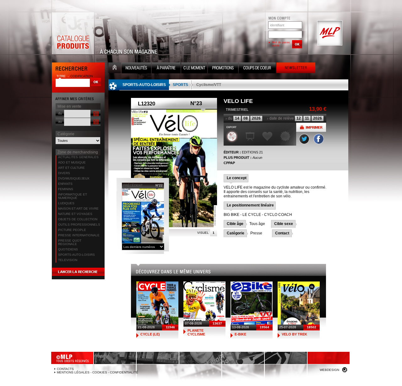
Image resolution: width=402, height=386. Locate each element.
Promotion (223, 68)
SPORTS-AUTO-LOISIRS (76, 254)
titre (62, 76)
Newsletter (295, 68)
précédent (133, 185)
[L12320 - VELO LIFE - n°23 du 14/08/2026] (174, 168)
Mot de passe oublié (281, 44)
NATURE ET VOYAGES (75, 214)
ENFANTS (65, 183)
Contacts (65, 369)
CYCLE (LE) (150, 334)
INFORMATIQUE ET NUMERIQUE (72, 196)
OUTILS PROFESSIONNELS (79, 224)
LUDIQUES (66, 203)
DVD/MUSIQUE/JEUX (74, 178)
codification (81, 76)
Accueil (114, 68)
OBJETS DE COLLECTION (77, 219)
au (60, 121)
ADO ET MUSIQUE (72, 162)
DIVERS (64, 173)
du (60, 113)
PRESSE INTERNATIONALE (79, 235)
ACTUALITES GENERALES (78, 157)
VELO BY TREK (294, 334)
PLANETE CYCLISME (196, 332)
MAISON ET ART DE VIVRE (78, 208)
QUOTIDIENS (68, 249)
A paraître (166, 68)
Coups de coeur (257, 68)
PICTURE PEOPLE (72, 230)
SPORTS (180, 85)
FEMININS (65, 189)
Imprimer (311, 127)
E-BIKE (240, 334)
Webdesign (329, 370)
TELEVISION (67, 260)
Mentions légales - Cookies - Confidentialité (97, 372)
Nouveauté (136, 68)
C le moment (194, 68)
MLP (329, 33)
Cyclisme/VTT (208, 85)
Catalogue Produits (73, 33)
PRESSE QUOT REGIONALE (69, 242)
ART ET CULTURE (71, 167)
